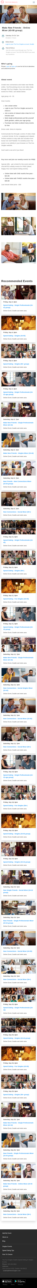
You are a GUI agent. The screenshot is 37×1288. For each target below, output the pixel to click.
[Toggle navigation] (33, 2)
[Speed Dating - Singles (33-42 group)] (18, 849)
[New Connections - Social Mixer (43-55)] (18, 706)
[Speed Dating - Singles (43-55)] (18, 323)
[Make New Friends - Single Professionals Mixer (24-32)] (18, 410)
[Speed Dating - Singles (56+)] (18, 558)
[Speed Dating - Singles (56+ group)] (18, 351)
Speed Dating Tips (8, 1250)
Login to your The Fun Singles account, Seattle (20, 44)
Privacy (5, 1284)
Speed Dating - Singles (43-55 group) (16, 834)
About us (5, 1237)
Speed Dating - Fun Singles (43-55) (16, 599)
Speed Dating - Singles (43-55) (14, 336)
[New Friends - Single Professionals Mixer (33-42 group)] (18, 908)
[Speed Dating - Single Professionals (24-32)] (18, 995)
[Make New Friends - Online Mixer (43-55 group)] (18, 1171)
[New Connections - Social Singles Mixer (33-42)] (18, 675)
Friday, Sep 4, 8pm (10, 302)
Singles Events (7, 1246)
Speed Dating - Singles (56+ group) (16, 364)
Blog (3, 1241)
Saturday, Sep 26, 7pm (11, 1119)
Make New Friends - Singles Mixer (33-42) (18, 453)
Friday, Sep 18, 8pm (10, 772)
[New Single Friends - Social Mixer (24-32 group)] (18, 877)
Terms (12, 1284)
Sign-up (13, 66)
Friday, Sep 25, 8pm (10, 1004)
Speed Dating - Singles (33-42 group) (16, 862)
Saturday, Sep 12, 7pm (11, 654)
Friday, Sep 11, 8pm (10, 537)
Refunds (20, 1284)
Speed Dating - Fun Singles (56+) (15, 805)
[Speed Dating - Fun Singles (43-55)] (18, 586)
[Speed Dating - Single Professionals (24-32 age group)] (18, 379)
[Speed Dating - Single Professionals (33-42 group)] (18, 292)
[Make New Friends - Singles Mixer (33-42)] (18, 440)
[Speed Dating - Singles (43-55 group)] (18, 821)
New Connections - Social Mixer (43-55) (17, 718)
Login (7, 66)
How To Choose (7, 1254)
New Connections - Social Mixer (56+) (17, 512)
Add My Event (6, 1233)
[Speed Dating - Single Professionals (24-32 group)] (18, 614)
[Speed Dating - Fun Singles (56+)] (18, 793)
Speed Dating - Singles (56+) (13, 571)
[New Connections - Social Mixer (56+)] (18, 499)
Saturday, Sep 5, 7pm (11, 419)
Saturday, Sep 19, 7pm (11, 887)
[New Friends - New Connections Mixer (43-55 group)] (18, 468)
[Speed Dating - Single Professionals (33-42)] (18, 527)
